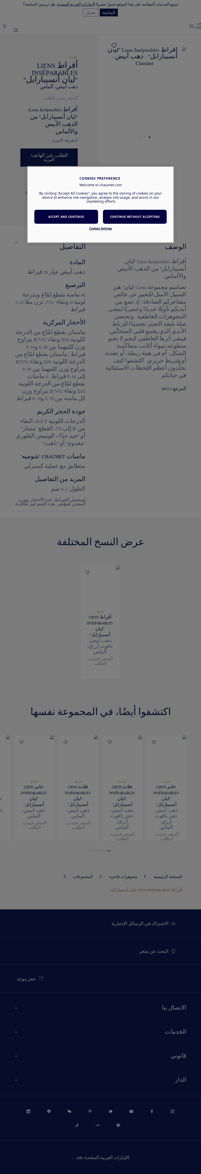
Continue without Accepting (135, 217)
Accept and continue (66, 217)
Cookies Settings (100, 228)
